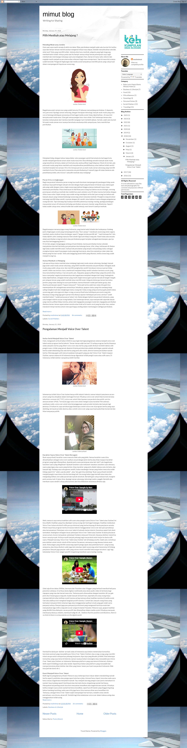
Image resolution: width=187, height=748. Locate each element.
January (129, 156)
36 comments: (77, 315)
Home (80, 713)
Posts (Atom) (58, 719)
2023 (126, 119)
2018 (126, 136)
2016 (126, 176)
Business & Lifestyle (55, 707)
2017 (126, 172)
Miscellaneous (128, 95)
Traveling (126, 107)
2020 (126, 129)
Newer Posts (49, 713)
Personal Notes (129, 101)
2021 (126, 126)
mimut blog (58, 14)
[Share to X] (91, 315)
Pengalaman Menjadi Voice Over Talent (66, 329)
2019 (126, 132)
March (128, 153)
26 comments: (78, 704)
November (130, 139)
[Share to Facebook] (93, 315)
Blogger (103, 731)
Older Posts (109, 713)
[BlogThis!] (89, 315)
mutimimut (137, 59)
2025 (126, 115)
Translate (138, 77)
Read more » (47, 311)
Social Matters (53, 319)
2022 (126, 122)
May (128, 149)
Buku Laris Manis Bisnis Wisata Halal (132, 85)
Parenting (127, 98)
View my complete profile (137, 63)
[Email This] (87, 315)
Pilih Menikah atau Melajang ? (60, 35)
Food (125, 92)
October (129, 143)
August (128, 146)
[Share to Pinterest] (95, 315)
